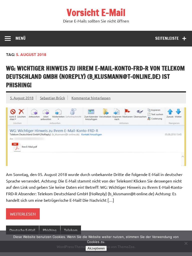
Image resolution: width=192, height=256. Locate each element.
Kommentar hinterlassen (91, 98)
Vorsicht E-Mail (96, 12)
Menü (21, 38)
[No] (185, 243)
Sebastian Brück (52, 98)
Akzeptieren (96, 248)
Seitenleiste (167, 38)
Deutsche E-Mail (22, 230)
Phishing (49, 230)
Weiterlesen (23, 213)
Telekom (71, 230)
